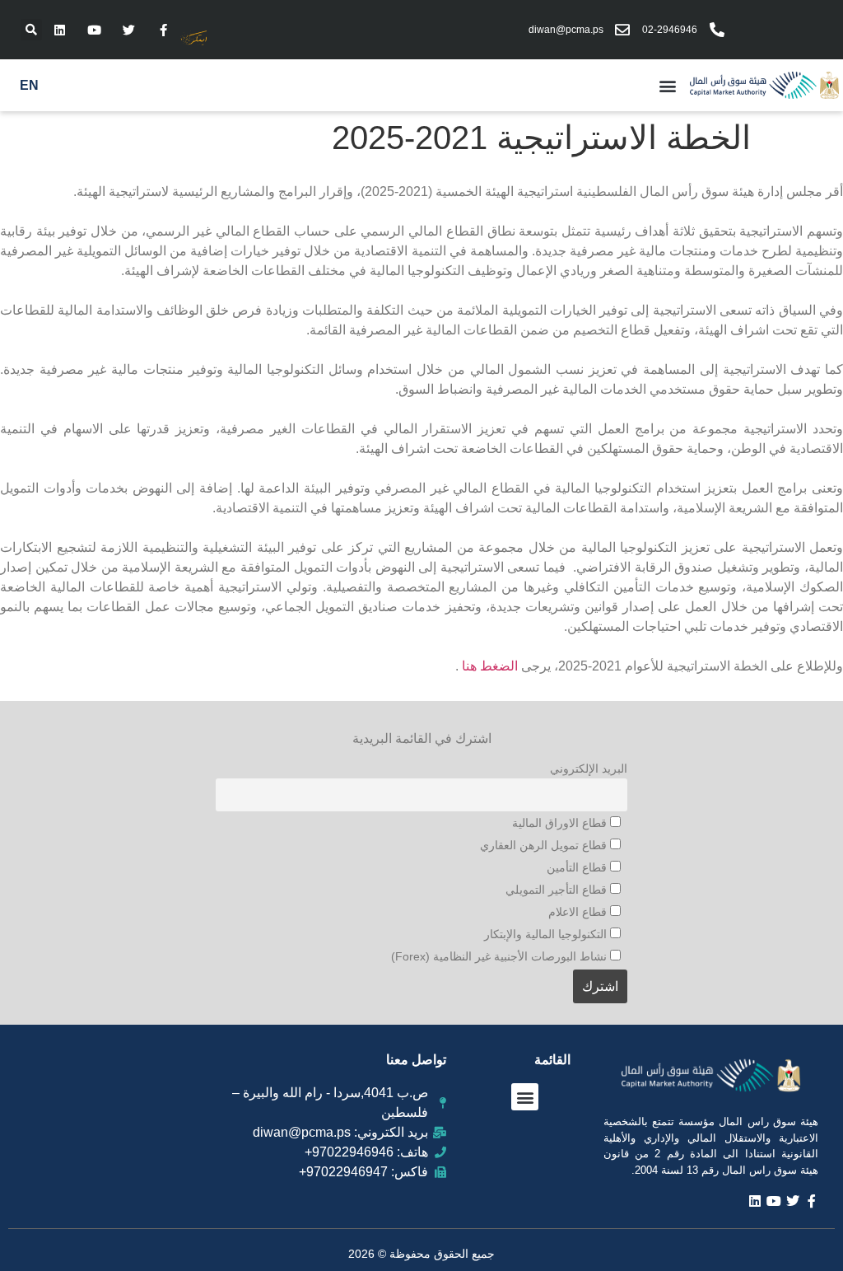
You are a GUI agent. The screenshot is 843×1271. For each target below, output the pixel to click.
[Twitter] (128, 29)
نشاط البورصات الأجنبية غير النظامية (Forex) (500, 956)
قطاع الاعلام (579, 911)
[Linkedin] (59, 29)
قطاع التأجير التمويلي (557, 889)
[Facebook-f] (163, 29)
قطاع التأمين (578, 867)
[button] (31, 29)
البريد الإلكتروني (588, 768)
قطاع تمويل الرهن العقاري (545, 845)
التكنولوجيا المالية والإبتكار (547, 934)
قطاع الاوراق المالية (561, 822)
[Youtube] (94, 29)
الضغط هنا (490, 666)
